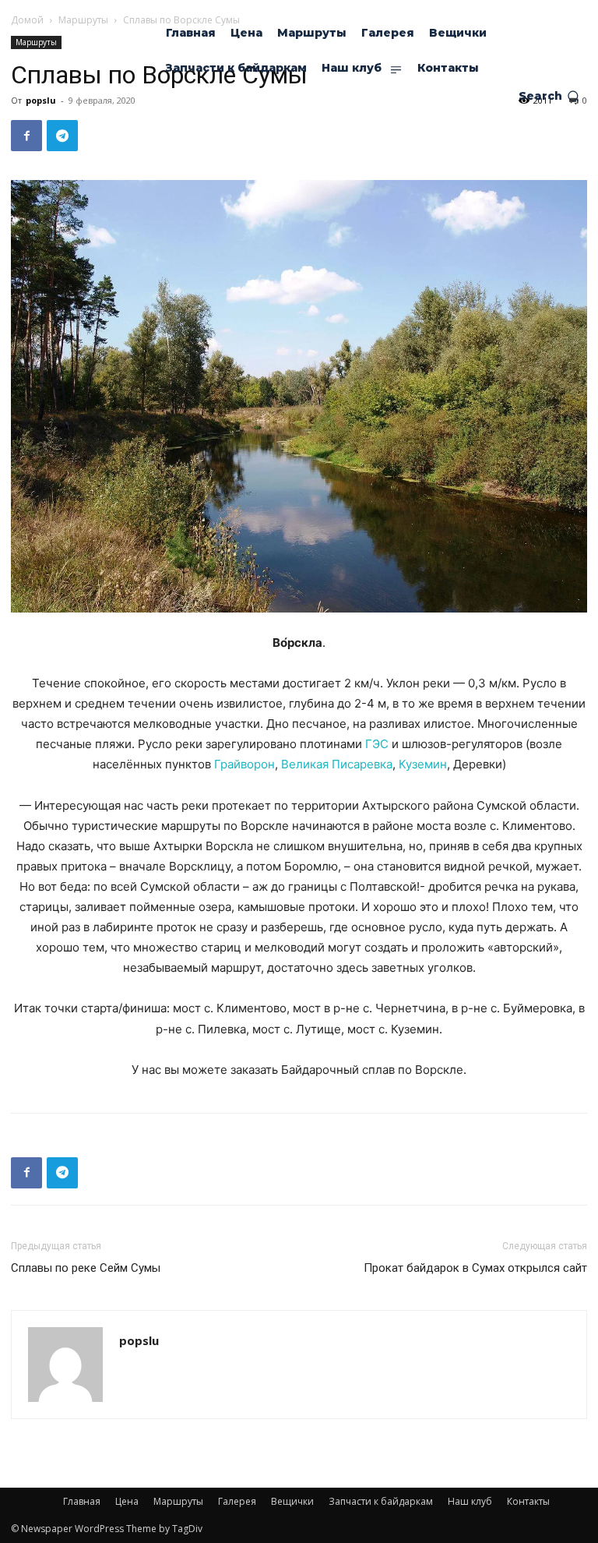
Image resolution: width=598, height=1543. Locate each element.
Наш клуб (470, 1501)
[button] (549, 96)
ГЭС (377, 743)
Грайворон (244, 764)
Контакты (528, 1501)
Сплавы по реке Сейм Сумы (85, 1268)
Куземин (423, 764)
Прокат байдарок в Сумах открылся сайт (475, 1268)
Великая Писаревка (336, 764)
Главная (81, 1501)
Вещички (292, 1501)
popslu (139, 1340)
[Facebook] (26, 135)
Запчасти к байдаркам (381, 1501)
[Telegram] (62, 135)
